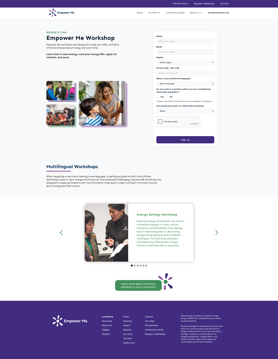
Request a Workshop (204, 4)
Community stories (154, 330)
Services (127, 321)
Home (139, 12)
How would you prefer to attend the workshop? (180, 106)
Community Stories (175, 12)
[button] (154, 12)
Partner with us (180, 4)
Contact (224, 4)
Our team (149, 321)
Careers (149, 317)
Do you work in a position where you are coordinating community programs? (183, 90)
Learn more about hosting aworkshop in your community (138, 285)
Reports (127, 330)
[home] (60, 13)
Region (159, 57)
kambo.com (129, 343)
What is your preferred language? (173, 78)
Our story (127, 334)
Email (159, 47)
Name (159, 36)
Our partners (151, 326)
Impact (126, 326)
